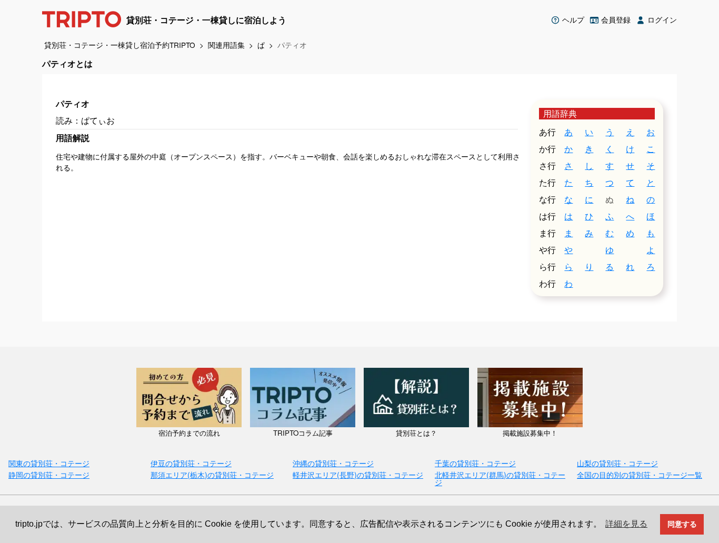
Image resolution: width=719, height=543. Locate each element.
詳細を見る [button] (626, 523)
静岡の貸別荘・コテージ (48, 474)
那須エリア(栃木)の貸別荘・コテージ (212, 474)
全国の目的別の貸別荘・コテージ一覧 (639, 474)
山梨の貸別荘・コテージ (617, 462)
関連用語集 (226, 44)
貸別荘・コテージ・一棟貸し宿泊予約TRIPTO (119, 44)
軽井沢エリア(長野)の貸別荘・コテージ (358, 474)
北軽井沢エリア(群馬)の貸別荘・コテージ (500, 478)
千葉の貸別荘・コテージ (475, 462)
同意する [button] (682, 524)
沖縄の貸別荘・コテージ (333, 462)
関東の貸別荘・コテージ (48, 462)
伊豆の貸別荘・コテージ (191, 462)
